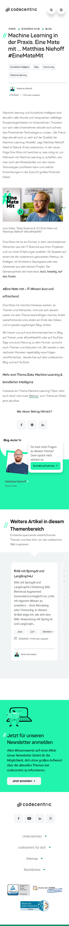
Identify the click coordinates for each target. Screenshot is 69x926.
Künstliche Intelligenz (19, 67)
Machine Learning (18, 75)
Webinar (34, 396)
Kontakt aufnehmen (44, 466)
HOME (12, 29)
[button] (34, 839)
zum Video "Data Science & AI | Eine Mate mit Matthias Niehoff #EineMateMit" (30, 230)
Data (36, 67)
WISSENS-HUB (30, 29)
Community (48, 67)
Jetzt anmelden (22, 781)
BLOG (48, 29)
